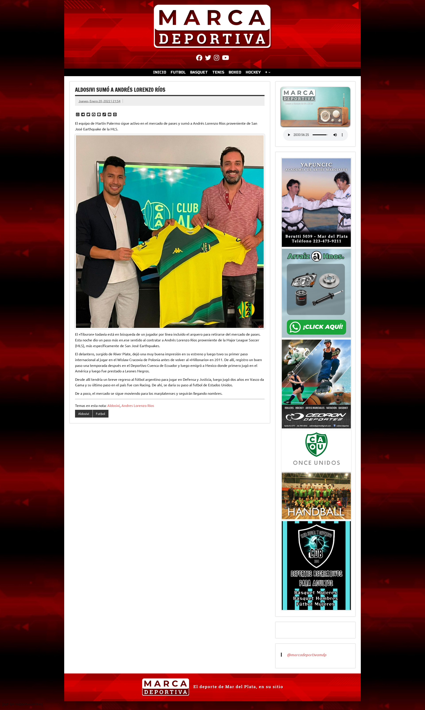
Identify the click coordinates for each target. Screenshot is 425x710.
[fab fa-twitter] (208, 58)
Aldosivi (113, 405)
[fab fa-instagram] (216, 58)
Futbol (100, 414)
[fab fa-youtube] (225, 58)
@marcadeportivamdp (306, 654)
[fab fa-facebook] (199, 58)
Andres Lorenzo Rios (138, 405)
